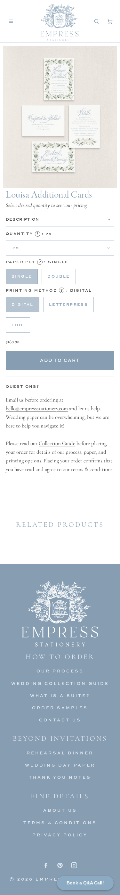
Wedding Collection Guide (60, 683)
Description (22, 219)
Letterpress (68, 304)
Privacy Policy (60, 835)
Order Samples (60, 708)
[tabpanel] (60, 434)
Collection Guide (57, 443)
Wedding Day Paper (60, 765)
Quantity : (29, 233)
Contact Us (60, 720)
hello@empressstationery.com (37, 408)
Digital (23, 304)
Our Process (60, 671)
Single (22, 276)
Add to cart (60, 360)
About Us (60, 810)
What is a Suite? (60, 695)
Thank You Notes (60, 777)
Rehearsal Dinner (60, 753)
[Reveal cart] (110, 21)
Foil (18, 325)
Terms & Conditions (60, 823)
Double (58, 276)
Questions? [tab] (22, 386)
